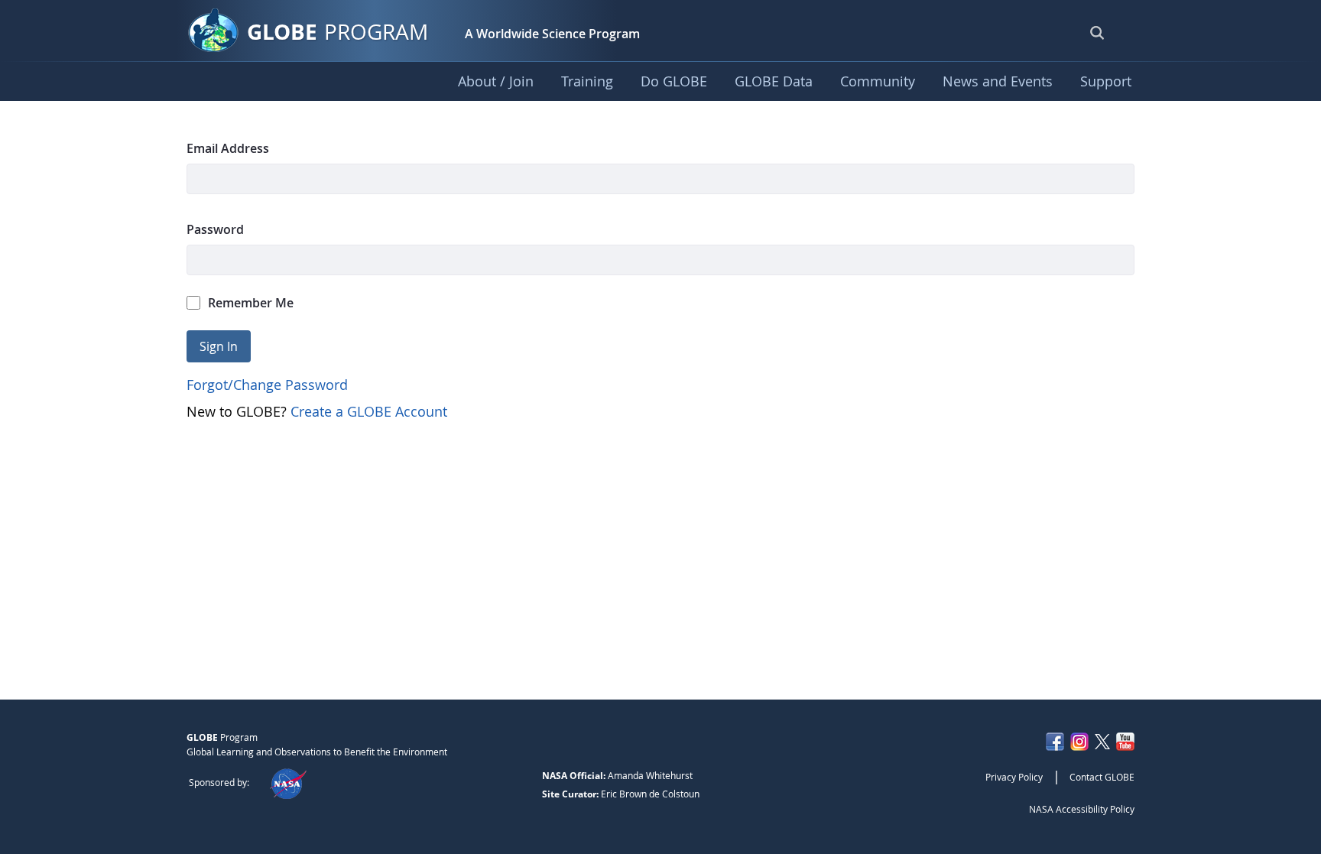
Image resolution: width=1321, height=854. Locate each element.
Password (215, 229)
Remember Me (251, 302)
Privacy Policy (1014, 777)
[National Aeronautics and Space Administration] (288, 782)
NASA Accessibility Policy (1081, 809)
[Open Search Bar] (1097, 32)
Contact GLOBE (1101, 777)
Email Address (228, 148)
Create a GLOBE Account (368, 411)
